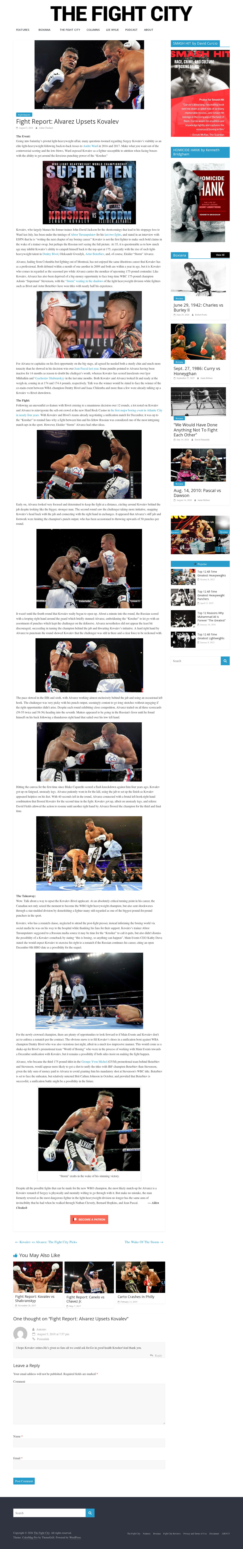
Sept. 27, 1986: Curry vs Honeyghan (197, 370)
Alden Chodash (46, 127)
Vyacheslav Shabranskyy (49, 378)
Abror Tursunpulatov (83, 234)
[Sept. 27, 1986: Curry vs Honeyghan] (198, 325)
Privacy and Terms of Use (195, 1533)
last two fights (113, 234)
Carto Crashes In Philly (136, 1296)
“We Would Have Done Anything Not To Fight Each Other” (196, 430)
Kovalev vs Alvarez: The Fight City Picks (46, 1242)
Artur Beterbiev (94, 254)
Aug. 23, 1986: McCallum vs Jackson (201, 541)
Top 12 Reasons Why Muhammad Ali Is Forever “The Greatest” (211, 616)
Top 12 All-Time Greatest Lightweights (210, 636)
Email (18, 1458)
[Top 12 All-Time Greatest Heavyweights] (184, 569)
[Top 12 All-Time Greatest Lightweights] (184, 631)
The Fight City (70, 29)
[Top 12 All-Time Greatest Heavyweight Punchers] (184, 588)
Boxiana (44, 29)
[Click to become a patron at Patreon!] (89, 1216)
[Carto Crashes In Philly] (140, 1264)
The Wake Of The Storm (144, 1242)
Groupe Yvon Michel (94, 1061)
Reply (158, 1355)
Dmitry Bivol (50, 254)
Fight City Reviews (172, 1533)
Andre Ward (90, 146)
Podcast (131, 29)
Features (22, 29)
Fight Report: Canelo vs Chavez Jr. (85, 1299)
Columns (93, 29)
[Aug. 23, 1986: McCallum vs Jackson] (200, 517)
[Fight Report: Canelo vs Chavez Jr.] (89, 1264)
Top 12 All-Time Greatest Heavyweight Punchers (211, 595)
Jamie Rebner (206, 377)
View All (220, 255)
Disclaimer (214, 1533)
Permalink (43, 1339)
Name (18, 1436)
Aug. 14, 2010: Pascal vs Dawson (197, 492)
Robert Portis (201, 314)
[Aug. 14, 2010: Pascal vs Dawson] (198, 450)
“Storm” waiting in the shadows (84, 281)
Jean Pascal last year (86, 368)
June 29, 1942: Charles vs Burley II (198, 307)
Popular (202, 564)
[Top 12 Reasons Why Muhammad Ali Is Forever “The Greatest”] (184, 610)
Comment (19, 1381)
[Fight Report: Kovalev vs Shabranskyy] (38, 1264)
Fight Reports (24, 114)
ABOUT (148, 29)
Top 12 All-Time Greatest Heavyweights (211, 573)
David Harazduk (202, 439)
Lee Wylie (112, 29)
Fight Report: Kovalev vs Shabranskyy (34, 1298)
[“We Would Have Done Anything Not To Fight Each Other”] (198, 389)
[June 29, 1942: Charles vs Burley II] (198, 263)
